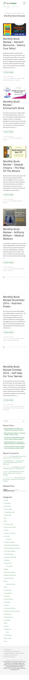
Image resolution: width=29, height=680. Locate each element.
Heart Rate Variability (9, 551)
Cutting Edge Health (9, 512)
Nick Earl (10, 76)
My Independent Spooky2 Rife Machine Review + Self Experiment (14, 457)
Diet (5, 518)
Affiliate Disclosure (12, 651)
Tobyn (5, 471)
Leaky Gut (9, 539)
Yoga (5, 641)
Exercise (6, 530)
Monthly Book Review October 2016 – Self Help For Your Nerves (12, 371)
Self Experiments (8, 617)
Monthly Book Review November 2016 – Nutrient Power (14, 301)
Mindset (6, 569)
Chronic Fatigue (8, 509)
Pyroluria (6, 605)
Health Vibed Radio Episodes (11, 545)
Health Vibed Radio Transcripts (12, 548)
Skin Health (7, 620)
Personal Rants (8, 593)
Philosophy (7, 596)
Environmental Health (10, 527)
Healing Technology (9, 542)
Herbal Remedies (8, 554)
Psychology (6, 409)
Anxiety (13, 406)
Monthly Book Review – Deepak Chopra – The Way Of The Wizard (14, 166)
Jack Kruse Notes (10, 584)
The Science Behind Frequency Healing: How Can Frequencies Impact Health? (14, 447)
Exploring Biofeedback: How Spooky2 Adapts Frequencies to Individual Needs (14, 442)
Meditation (13, 78)
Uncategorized (8, 635)
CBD (7, 632)
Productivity (7, 602)
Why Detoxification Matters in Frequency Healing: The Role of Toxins (14, 433)
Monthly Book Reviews (9, 80)
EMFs (5, 521)
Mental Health (21, 78)
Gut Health (13, 269)
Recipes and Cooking (9, 608)
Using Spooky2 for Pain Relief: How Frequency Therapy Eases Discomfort (14, 429)
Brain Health (7, 503)
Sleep (5, 623)
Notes (5, 581)
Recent (17, 489)
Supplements (7, 629)
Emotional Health (15, 338)
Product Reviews (8, 599)
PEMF (5, 587)
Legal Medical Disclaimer (14, 653)
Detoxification (7, 515)
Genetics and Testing (9, 533)
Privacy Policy (9, 657)
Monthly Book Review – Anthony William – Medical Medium (13, 233)
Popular (5, 489)
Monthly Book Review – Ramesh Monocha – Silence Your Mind (14, 43)
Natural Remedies (9, 578)
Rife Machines (8, 614)
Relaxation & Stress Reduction (12, 611)
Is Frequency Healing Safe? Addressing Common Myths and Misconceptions (14, 438)
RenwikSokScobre (9, 461)
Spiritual (18, 80)
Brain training (7, 506)
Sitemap (7, 649)
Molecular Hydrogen (9, 572)
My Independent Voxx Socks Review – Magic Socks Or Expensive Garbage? (13, 473)
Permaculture (7, 590)
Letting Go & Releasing (10, 557)
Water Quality (7, 638)
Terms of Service (11, 655)
